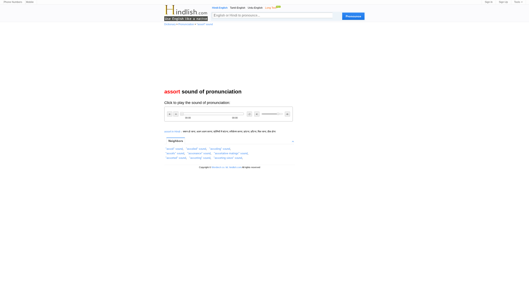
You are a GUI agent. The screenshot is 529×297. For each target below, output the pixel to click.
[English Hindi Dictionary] (186, 13)
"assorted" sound (176, 157)
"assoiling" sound (219, 148)
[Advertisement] (264, 56)
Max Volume (287, 114)
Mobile (30, 2)
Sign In (489, 2)
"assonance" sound (199, 153)
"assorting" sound (199, 157)
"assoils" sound (175, 153)
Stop (176, 114)
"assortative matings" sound (231, 153)
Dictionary (170, 24)
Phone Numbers (13, 2)
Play (169, 114)
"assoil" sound (174, 148)
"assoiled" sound (196, 148)
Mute (257, 114)
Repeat (249, 114)
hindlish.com (235, 167)
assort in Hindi (172, 131)
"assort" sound (205, 24)
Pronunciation (186, 24)
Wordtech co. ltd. (220, 167)
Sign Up (503, 2)
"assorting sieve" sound (228, 157)
